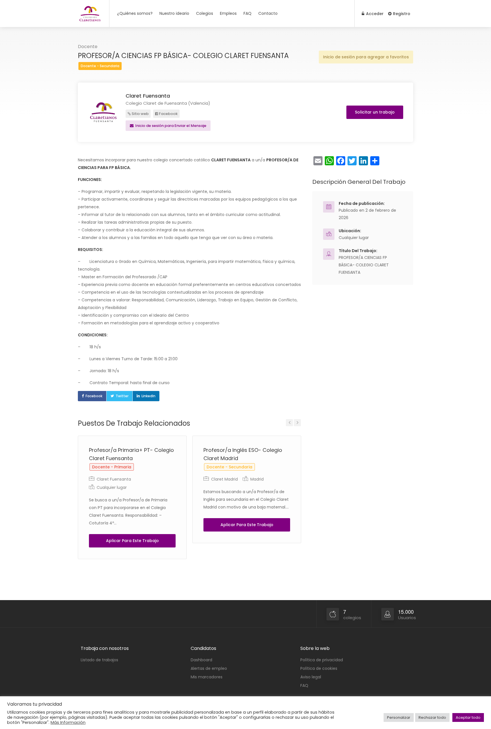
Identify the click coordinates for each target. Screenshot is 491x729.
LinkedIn (148, 396)
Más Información (68, 722)
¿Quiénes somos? (135, 13)
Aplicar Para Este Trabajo (132, 540)
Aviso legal (310, 677)
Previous (289, 422)
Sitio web (140, 113)
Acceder (374, 14)
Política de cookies (318, 668)
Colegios (204, 13)
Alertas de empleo (209, 668)
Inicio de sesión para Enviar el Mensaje (170, 125)
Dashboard (201, 660)
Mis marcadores (206, 677)
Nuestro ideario (174, 13)
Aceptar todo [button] (468, 717)
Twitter (122, 396)
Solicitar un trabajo (375, 112)
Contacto (268, 13)
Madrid (257, 479)
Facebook (168, 113)
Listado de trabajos (99, 660)
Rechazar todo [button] (432, 717)
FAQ (247, 13)
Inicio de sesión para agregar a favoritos (366, 57)
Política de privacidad (321, 660)
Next (297, 422)
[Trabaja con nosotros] (90, 16)
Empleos (228, 13)
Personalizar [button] (398, 717)
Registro (401, 14)
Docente (87, 46)
